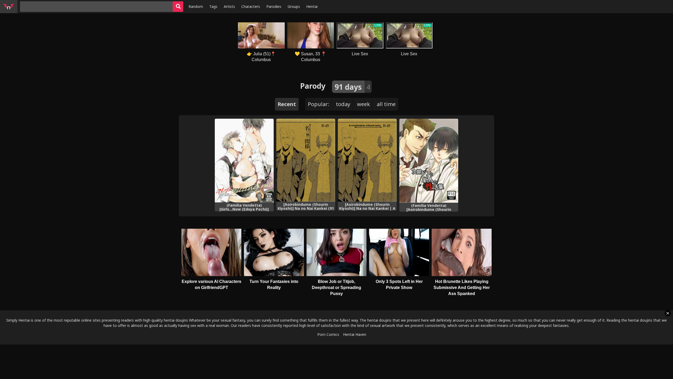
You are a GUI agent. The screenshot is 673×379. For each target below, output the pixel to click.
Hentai (312, 6)
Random (195, 6)
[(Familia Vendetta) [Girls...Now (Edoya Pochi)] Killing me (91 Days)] (244, 160)
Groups (294, 6)
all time (386, 104)
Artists (229, 6)
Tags (213, 6)
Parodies (273, 6)
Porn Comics (328, 334)
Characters (250, 6)
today (343, 104)
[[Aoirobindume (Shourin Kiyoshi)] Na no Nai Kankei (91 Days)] (305, 160)
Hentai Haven (354, 334)
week (363, 104)
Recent (287, 104)
